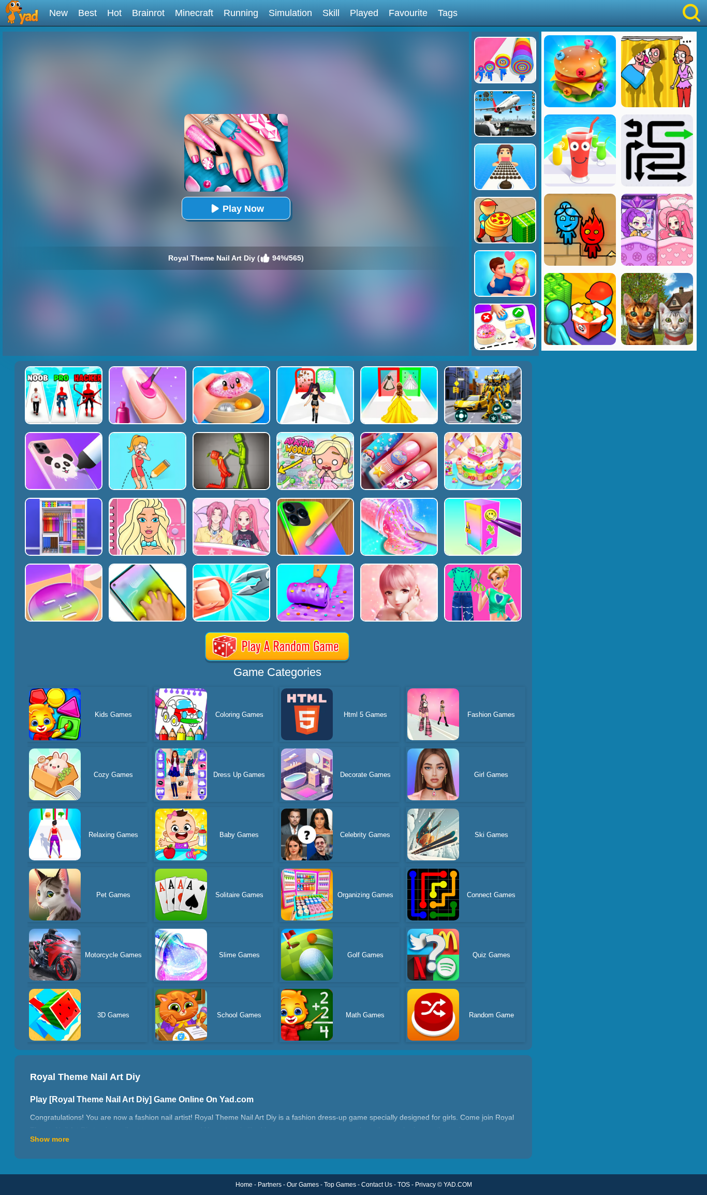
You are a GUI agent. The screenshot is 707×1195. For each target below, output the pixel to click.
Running (241, 13)
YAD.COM (458, 1184)
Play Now (243, 209)
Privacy (425, 1184)
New (58, 13)
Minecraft (194, 13)
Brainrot (148, 13)
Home (244, 1184)
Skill (331, 13)
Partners (270, 1184)
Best (87, 13)
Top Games (340, 1184)
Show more (49, 1139)
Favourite (408, 13)
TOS (403, 1184)
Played (364, 13)
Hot (114, 13)
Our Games (303, 1184)
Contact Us (376, 1184)
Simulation (290, 13)
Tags (448, 13)
